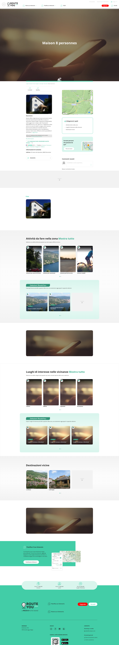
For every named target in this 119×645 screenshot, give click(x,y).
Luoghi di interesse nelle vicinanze (74, 127)
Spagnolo (37, 146)
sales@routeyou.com (90, 631)
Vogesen (37, 83)
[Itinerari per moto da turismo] (34, 259)
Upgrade (105, 5)
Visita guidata (92, 1)
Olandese (32, 146)
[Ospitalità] (68, 392)
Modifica (38, 90)
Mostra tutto (66, 238)
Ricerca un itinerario (57, 611)
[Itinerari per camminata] (51, 259)
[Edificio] (51, 392)
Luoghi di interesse (29, 83)
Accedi (93, 604)
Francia (34, 83)
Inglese (27, 146)
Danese (44, 145)
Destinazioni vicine (70, 129)
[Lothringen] (59, 479)
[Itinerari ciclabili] (85, 259)
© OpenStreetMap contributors (88, 114)
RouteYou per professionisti (103, 1)
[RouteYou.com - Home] (12, 4)
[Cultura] (34, 392)
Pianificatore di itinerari (31, 562)
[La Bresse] (36, 479)
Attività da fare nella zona (72, 125)
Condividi (30, 90)
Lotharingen (41, 83)
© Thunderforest (80, 114)
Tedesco (43, 146)
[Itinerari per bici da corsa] (68, 259)
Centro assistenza (89, 640)
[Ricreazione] (85, 392)
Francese (49, 145)
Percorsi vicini (69, 148)
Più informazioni (30, 138)
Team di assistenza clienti (91, 637)
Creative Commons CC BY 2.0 (37, 136)
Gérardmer (46, 83)
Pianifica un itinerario (57, 604)
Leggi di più (35, 132)
